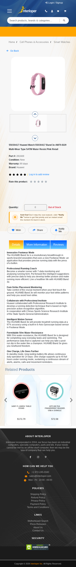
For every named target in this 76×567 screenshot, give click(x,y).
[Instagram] (38, 457)
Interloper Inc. (37, 564)
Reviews (58, 244)
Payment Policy (38, 504)
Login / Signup (55, 2)
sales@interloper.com (40, 476)
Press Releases (38, 524)
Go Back (14, 51)
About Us (38, 527)
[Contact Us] (46, 11)
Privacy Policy (38, 500)
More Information (37, 244)
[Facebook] (30, 457)
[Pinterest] (45, 457)
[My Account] (52, 11)
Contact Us (38, 530)
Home (12, 42)
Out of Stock (54, 207)
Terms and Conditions (38, 507)
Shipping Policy (38, 494)
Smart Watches (62, 42)
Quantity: (13, 207)
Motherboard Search (38, 521)
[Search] (64, 20)
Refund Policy (38, 497)
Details (16, 244)
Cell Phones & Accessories (34, 42)
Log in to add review (39, 174)
